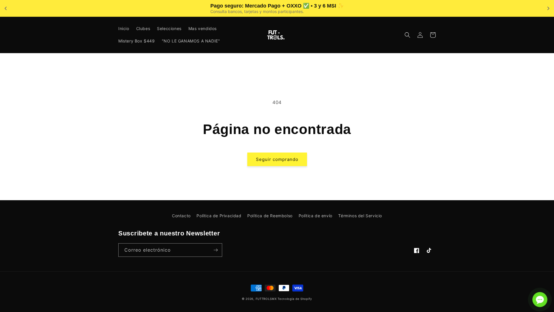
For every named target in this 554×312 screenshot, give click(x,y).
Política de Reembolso (270, 215)
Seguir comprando (277, 159)
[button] (407, 35)
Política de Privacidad (218, 215)
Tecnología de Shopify (295, 298)
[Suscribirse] (215, 250)
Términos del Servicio (360, 215)
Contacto (181, 215)
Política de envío (315, 215)
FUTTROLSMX (266, 298)
